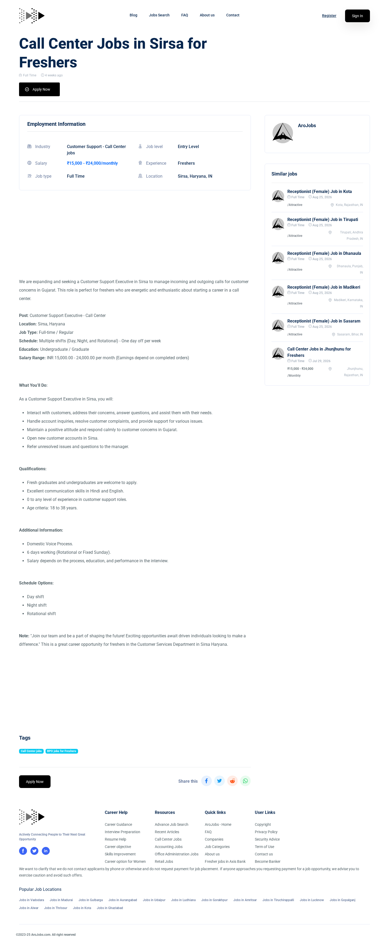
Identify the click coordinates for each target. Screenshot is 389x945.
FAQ (184, 15)
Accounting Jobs (169, 847)
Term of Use (264, 847)
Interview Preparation (122, 832)
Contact (232, 15)
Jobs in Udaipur (154, 900)
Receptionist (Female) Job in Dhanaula (324, 253)
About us (207, 15)
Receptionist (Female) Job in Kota (319, 191)
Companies (214, 839)
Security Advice (267, 839)
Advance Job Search (171, 824)
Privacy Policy (266, 832)
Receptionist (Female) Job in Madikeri (323, 287)
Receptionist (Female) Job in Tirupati (322, 219)
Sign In (357, 16)
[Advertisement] (135, 241)
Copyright (263, 824)
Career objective (118, 847)
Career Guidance (118, 824)
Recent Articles (167, 832)
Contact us (264, 854)
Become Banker (268, 861)
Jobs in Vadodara (31, 900)
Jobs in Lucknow (312, 900)
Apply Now (41, 89)
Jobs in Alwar (28, 908)
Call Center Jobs (168, 839)
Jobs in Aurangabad (122, 900)
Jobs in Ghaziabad (110, 908)
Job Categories (217, 847)
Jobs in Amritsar (245, 900)
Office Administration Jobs (176, 854)
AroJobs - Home (218, 824)
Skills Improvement (120, 854)
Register (329, 15)
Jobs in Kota (82, 908)
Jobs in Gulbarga (91, 900)
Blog (133, 15)
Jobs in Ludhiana (183, 900)
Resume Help (115, 839)
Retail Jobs (164, 861)
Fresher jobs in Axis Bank (225, 861)
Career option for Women (125, 861)
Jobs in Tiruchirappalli (278, 900)
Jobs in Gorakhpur (214, 900)
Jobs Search (159, 15)
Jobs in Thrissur (55, 908)
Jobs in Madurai (61, 900)
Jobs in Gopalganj (342, 900)
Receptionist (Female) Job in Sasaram (323, 321)
